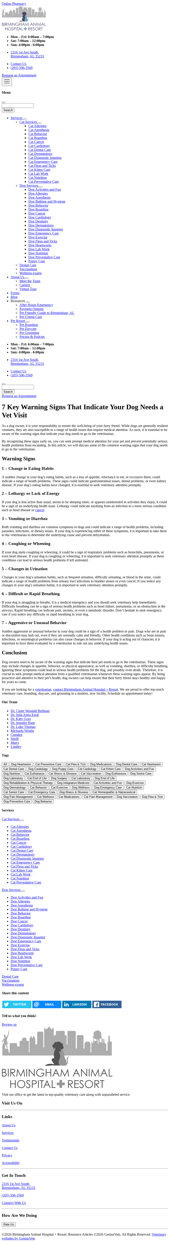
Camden (16, 735)
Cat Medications (69, 796)
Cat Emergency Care (43, 162)
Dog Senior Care (140, 773)
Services (17, 118)
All (5, 764)
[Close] (3, 102)
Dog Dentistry (38, 221)
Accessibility (11, 1163)
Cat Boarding (37, 138)
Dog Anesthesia (39, 197)
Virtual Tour (28, 289)
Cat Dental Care (39, 150)
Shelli (15, 739)
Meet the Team (29, 281)
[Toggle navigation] (7, 81)
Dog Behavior (38, 205)
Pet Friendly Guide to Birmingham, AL (46, 313)
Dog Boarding (38, 209)
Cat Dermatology (40, 154)
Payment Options (31, 309)
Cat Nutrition (37, 177)
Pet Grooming (29, 333)
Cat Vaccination (91, 773)
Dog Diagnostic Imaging (45, 229)
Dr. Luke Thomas (23, 727)
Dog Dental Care (126, 764)
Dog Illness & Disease (74, 792)
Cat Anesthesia (38, 130)
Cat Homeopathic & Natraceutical (114, 792)
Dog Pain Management (18, 796)
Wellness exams (30, 273)
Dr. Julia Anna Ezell (25, 715)
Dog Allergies (38, 193)
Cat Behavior (37, 134)
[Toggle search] (3, 384)
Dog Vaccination (127, 796)
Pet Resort (18, 321)
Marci (15, 743)
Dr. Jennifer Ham (23, 723)
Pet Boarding (28, 325)
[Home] (24, 29)
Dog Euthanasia (116, 773)
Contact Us (18, 64)
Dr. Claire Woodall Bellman (30, 711)
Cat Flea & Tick (76, 764)
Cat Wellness (45, 796)
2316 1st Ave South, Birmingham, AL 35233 (27, 54)
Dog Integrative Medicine (73, 783)
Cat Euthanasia (34, 773)
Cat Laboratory (80, 778)
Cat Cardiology (39, 146)
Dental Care (27, 265)
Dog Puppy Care (62, 769)
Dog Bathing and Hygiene (46, 201)
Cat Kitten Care (39, 169)
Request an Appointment (19, 75)
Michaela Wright (22, 731)
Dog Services (29, 185)
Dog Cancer (36, 213)
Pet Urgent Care (30, 317)
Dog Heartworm (39, 245)
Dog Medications (101, 764)
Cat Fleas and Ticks (42, 166)
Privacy (7, 1155)
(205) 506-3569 (22, 68)
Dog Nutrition (38, 253)
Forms (15, 293)
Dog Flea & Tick (152, 796)
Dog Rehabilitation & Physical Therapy (28, 783)
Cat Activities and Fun (108, 783)
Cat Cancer (36, 142)
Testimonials (10, 1140)
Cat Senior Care (14, 792)
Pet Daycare (28, 329)
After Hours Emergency (36, 305)
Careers (24, 285)
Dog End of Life (105, 778)
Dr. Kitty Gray (21, 719)
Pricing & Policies (32, 337)
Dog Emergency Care (43, 233)
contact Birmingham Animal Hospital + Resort (85, 689)
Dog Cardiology (39, 217)
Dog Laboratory (13, 778)
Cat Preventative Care (43, 181)
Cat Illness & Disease (63, 773)
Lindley (16, 747)
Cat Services (28, 122)
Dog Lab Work (39, 249)
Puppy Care (36, 261)
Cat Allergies (37, 126)
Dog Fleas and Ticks (42, 241)
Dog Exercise (37, 237)
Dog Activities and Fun (44, 189)
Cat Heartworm (151, 764)
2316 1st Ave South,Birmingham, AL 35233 (18, 1186)
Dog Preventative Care (44, 257)
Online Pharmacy (14, 4)
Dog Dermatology (41, 225)
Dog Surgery (59, 778)
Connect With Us (14, 1203)
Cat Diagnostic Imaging (45, 158)
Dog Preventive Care (17, 801)
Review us (9, 1024)
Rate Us (9, 1224)
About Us (18, 277)
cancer (39, 510)
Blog (14, 297)
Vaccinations (28, 269)
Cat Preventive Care (48, 764)
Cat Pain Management (98, 796)
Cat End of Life (37, 778)
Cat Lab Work (38, 173)
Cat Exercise (59, 787)
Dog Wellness (81, 787)
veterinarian (43, 689)
